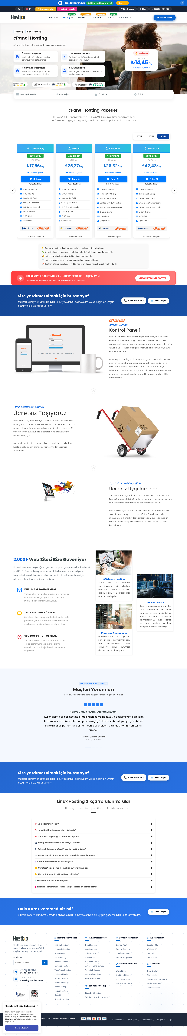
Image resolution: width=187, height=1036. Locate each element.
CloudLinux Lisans (123, 979)
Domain (51, 17)
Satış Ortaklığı (68, 9)
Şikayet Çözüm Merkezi (157, 979)
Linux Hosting (60, 957)
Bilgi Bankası (128, 9)
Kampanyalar (47, 9)
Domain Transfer (123, 949)
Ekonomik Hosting (62, 949)
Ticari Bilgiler (152, 971)
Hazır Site (58, 995)
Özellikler (103, 94)
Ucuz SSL (151, 953)
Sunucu (99, 17)
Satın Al (37, 179)
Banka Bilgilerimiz (154, 983)
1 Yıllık (139, 136)
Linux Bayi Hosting (93, 993)
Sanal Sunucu (91, 949)
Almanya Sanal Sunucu (94, 966)
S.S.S (140, 94)
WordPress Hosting (62, 970)
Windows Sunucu (92, 962)
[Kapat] (182, 3)
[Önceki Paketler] (12, 190)
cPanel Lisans (121, 971)
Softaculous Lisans (124, 983)
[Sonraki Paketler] (174, 190)
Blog (144, 9)
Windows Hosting (62, 962)
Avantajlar (64, 94)
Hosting (69, 17)
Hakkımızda (117, 1020)
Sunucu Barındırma (93, 974)
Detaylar (126, 3)
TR (30, 9)
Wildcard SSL (152, 949)
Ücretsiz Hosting (61, 999)
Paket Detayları (37, 236)
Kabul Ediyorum (21, 1028)
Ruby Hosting (60, 987)
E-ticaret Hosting (61, 974)
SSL (112, 17)
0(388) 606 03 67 (161, 9)
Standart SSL (152, 945)
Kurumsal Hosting (62, 966)
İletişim (160, 1020)
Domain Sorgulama (124, 957)
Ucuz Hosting (60, 953)
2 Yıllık (151, 136)
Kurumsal (124, 17)
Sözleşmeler (152, 975)
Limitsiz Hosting (61, 945)
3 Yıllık (163, 136)
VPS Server (90, 957)
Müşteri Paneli (166, 17)
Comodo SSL (152, 957)
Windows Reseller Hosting (96, 997)
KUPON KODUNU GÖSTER (153, 278)
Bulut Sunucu (91, 945)
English (170, 1020)
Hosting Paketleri (28, 94)
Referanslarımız (153, 987)
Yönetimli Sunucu (92, 970)
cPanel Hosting (34, 31)
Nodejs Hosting (61, 978)
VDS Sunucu (90, 953)
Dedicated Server (92, 978)
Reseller (84, 17)
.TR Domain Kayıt (123, 953)
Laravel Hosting (61, 991)
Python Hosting (61, 982)
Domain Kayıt (121, 945)
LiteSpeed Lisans (123, 975)
